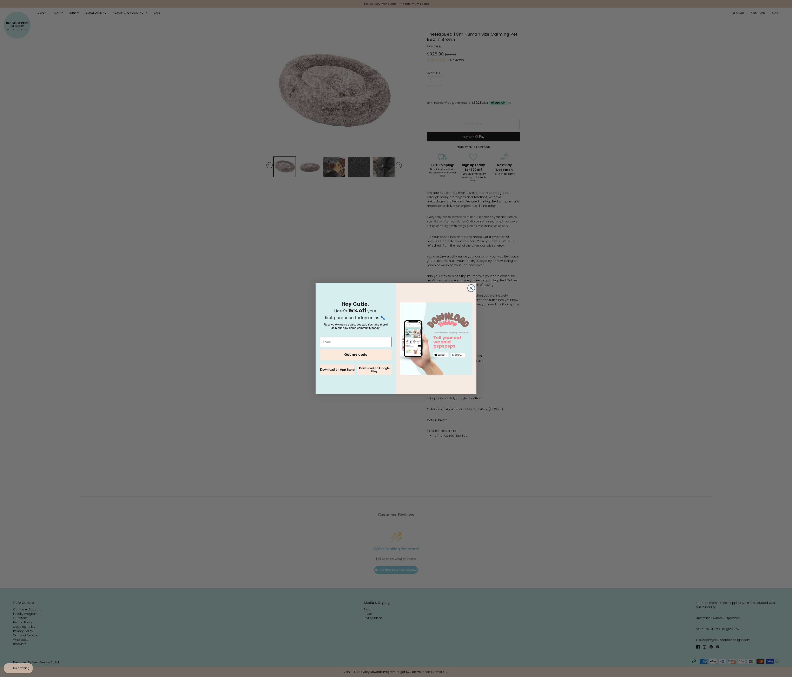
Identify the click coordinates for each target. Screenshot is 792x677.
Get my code (355, 354)
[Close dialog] (471, 288)
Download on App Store (337, 369)
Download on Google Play (374, 369)
